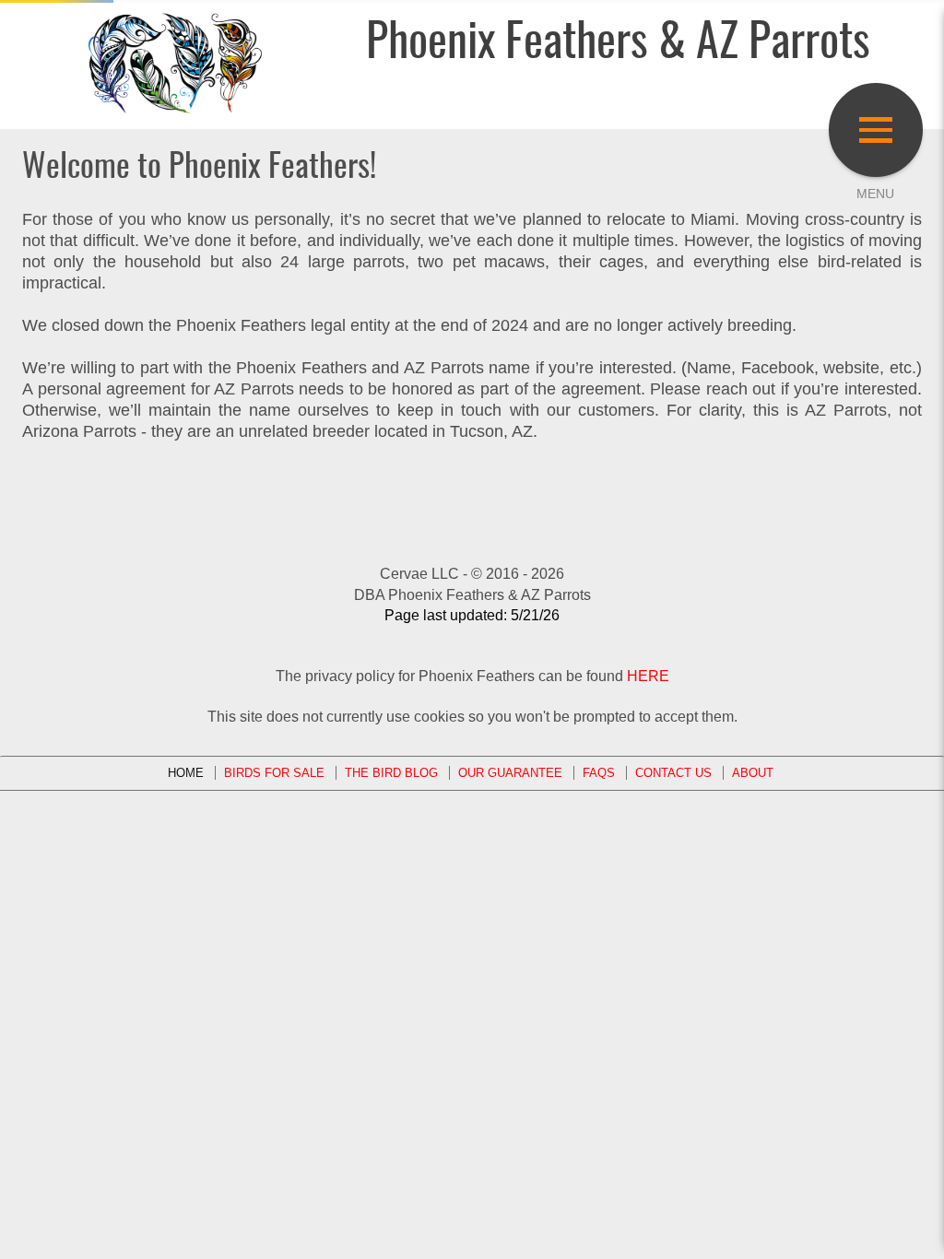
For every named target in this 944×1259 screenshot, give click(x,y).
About (752, 773)
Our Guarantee (510, 773)
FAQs (599, 773)
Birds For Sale (274, 773)
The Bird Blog (391, 773)
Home (186, 773)
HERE (648, 676)
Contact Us (673, 773)
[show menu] (876, 130)
